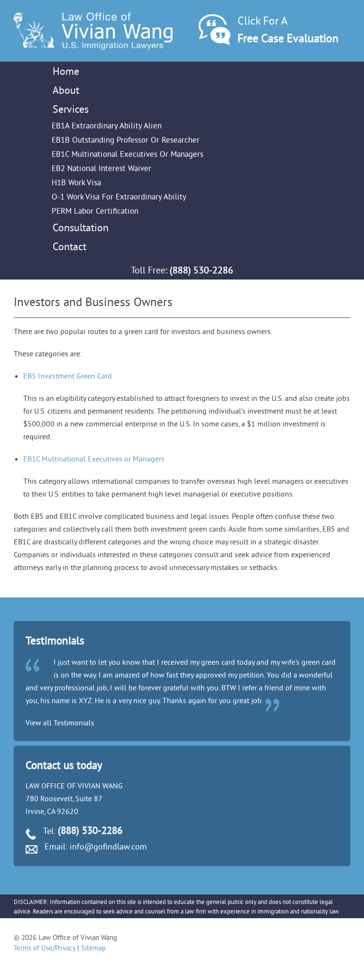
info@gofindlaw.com (108, 846)
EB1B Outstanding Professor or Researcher (126, 140)
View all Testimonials (60, 722)
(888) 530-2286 (201, 270)
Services (71, 109)
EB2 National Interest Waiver (101, 168)
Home (66, 71)
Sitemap (93, 947)
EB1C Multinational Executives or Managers (127, 154)
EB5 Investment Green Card (67, 375)
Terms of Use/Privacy (44, 947)
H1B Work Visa (76, 182)
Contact (69, 246)
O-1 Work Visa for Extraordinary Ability (119, 196)
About (66, 90)
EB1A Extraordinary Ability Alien (107, 125)
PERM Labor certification (95, 211)
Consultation (81, 227)
